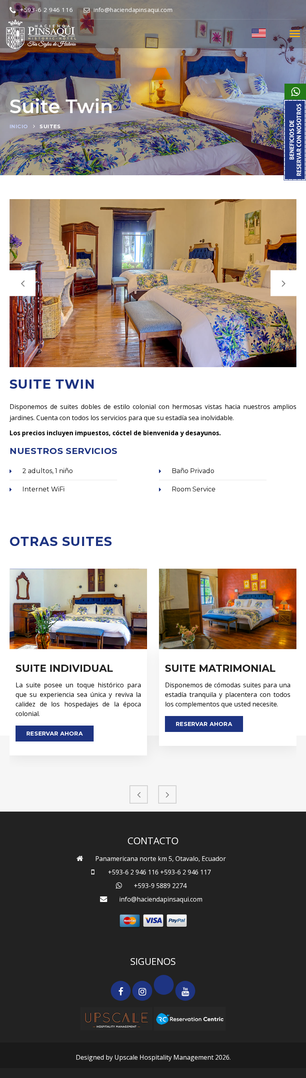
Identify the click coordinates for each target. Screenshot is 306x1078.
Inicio (19, 126)
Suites (50, 126)
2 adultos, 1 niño (47, 471)
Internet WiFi (43, 489)
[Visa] (153, 920)
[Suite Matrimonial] (227, 609)
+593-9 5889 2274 (160, 885)
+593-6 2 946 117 (185, 872)
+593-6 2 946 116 (46, 10)
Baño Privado (193, 471)
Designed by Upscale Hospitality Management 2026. (153, 1057)
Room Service (194, 489)
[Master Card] (130, 920)
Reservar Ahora (54, 733)
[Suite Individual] (78, 609)
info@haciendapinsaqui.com (133, 10)
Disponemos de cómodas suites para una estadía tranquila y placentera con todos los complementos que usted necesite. (227, 694)
